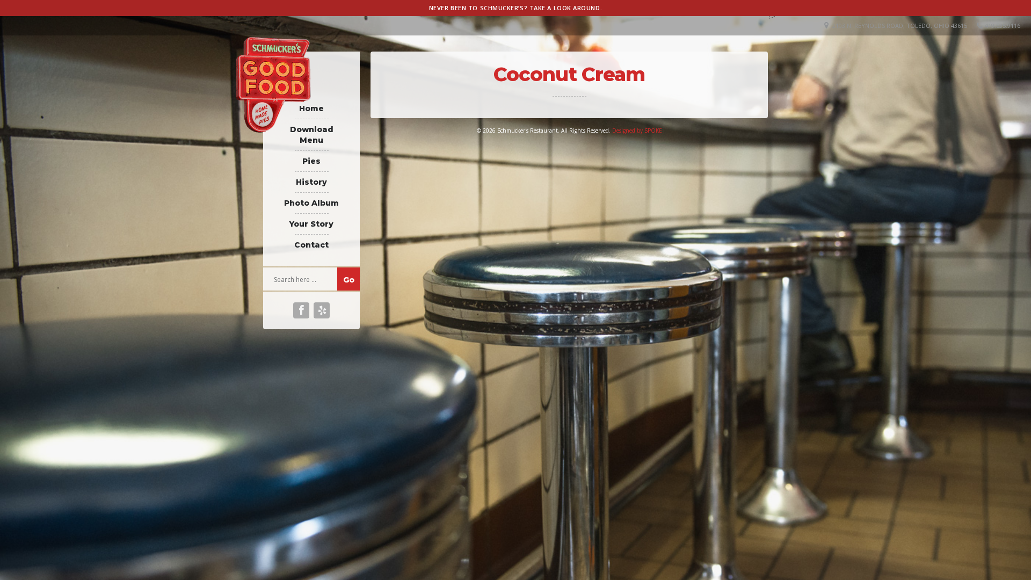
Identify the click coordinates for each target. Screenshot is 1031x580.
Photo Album (311, 203)
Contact (311, 245)
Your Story (311, 224)
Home (311, 108)
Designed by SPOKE (637, 130)
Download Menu (311, 135)
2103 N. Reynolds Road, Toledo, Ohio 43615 (899, 25)
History (311, 182)
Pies (311, 161)
